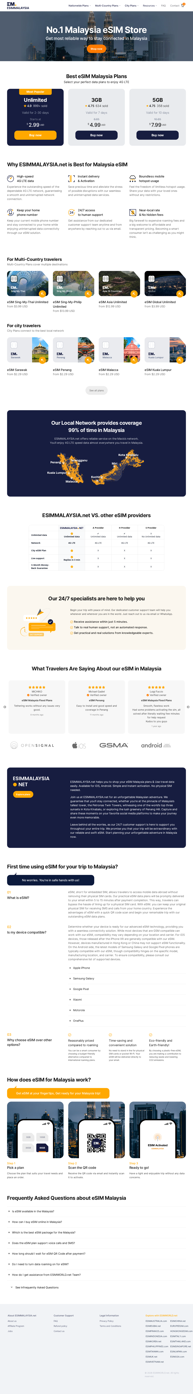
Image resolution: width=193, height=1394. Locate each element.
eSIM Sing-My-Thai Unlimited (27, 302)
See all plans (96, 390)
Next (188, 707)
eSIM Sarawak (17, 370)
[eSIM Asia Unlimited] (119, 285)
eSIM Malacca (108, 370)
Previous (4, 707)
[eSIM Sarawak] (27, 351)
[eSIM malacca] (119, 351)
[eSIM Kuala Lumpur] (165, 351)
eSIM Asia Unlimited (113, 302)
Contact (174, 5)
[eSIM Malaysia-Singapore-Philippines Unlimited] (73, 285)
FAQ (163, 5)
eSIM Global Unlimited (160, 302)
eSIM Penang (62, 370)
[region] (96, 548)
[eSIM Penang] (73, 351)
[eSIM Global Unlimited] (165, 285)
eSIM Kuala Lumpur (158, 370)
